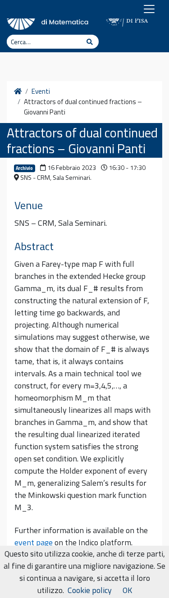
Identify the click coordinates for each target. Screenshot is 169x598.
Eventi (41, 91)
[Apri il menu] (149, 9)
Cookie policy (90, 590)
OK (127, 590)
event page (33, 542)
